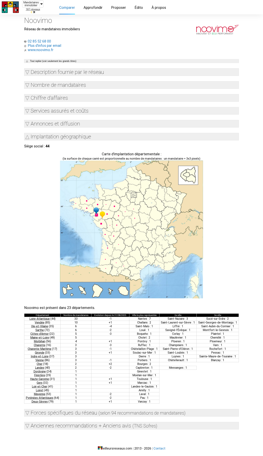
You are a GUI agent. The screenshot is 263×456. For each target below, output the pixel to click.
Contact (159, 448)
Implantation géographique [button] (61, 136)
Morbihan (39, 341)
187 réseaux (33, 9)
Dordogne (39, 371)
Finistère (39, 375)
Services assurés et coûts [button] (60, 111)
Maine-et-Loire (39, 337)
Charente (39, 345)
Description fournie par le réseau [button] (67, 72)
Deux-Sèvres (39, 401)
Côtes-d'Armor (39, 333)
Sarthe (39, 330)
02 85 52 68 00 (39, 41)
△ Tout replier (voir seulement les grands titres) (51, 61)
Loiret (39, 390)
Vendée (39, 322)
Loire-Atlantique (39, 318)
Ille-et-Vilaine (39, 326)
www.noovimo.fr (40, 50)
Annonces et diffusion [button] (55, 124)
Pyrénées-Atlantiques (39, 398)
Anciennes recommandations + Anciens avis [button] (94, 425)
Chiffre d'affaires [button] (49, 98)
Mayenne (39, 394)
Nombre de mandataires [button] (58, 85)
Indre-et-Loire (39, 356)
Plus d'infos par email (44, 45)
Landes (39, 367)
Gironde (39, 352)
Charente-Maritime (39, 349)
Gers (39, 382)
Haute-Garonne (39, 379)
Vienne (39, 360)
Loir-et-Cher (39, 386)
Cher (39, 364)
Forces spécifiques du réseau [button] (108, 413)
